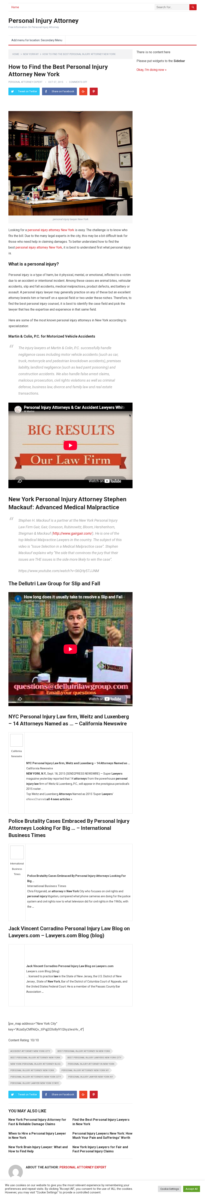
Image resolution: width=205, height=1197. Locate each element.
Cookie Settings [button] (169, 1188)
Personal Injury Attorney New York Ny (85, 1070)
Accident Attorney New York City (30, 1051)
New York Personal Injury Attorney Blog (35, 1064)
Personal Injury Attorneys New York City (35, 1077)
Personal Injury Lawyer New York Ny (90, 1077)
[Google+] (83, 91)
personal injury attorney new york (32, 1070)
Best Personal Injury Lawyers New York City (94, 1057)
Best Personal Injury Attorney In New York (83, 1051)
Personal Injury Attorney (43, 20)
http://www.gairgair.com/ (72, 533)
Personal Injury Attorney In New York (91, 1064)
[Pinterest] (94, 91)
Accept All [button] (192, 1188)
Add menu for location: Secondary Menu (36, 40)
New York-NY (31, 54)
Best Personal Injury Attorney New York (35, 1057)
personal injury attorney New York (51, 230)
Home (15, 7)
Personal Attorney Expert (25, 82)
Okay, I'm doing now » (152, 70)
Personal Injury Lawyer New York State (34, 1083)
